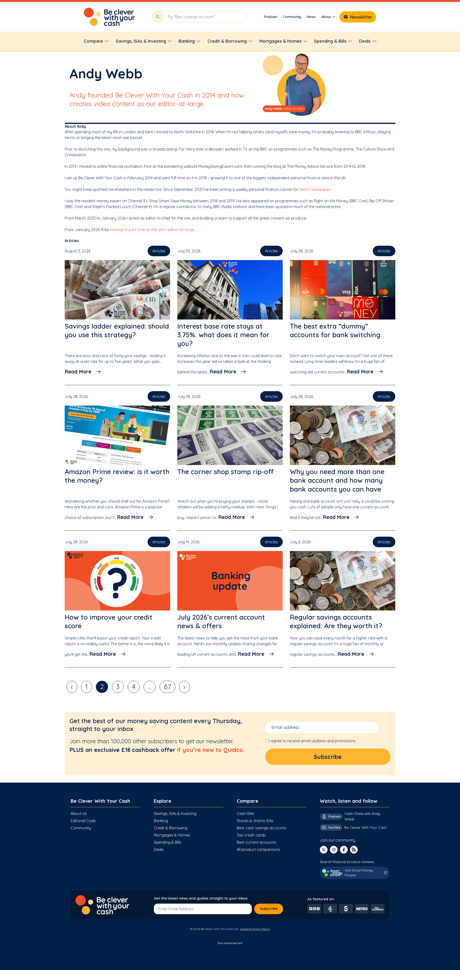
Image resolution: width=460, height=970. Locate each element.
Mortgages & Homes (172, 835)
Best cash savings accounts (261, 827)
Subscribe (268, 908)
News (311, 17)
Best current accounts (256, 842)
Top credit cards (251, 835)
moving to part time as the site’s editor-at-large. (152, 229)
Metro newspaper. (315, 189)
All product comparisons (258, 849)
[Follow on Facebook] (344, 850)
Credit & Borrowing (170, 827)
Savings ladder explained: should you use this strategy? (117, 330)
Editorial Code (83, 820)
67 (167, 686)
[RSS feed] (354, 850)
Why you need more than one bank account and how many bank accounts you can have (337, 480)
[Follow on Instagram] (334, 850)
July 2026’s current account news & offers (221, 621)
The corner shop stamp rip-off (225, 471)
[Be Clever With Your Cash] (109, 17)
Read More (78, 371)
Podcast (270, 17)
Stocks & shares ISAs (255, 820)
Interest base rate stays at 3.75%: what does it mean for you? (223, 335)
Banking (161, 820)
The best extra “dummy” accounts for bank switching (335, 330)
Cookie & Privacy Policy (255, 929)
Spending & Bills (167, 842)
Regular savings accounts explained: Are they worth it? (336, 621)
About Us (79, 813)
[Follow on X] (324, 850)
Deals (159, 849)
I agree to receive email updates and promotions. (312, 740)
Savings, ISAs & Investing (175, 813)
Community (292, 17)
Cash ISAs (245, 813)
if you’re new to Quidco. (210, 749)
